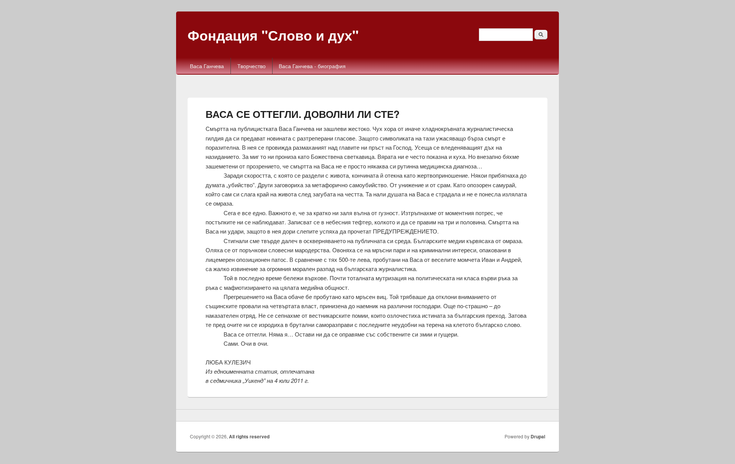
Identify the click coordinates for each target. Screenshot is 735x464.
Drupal (538, 436)
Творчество (251, 66)
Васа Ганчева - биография (312, 66)
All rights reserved (249, 436)
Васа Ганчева (207, 66)
